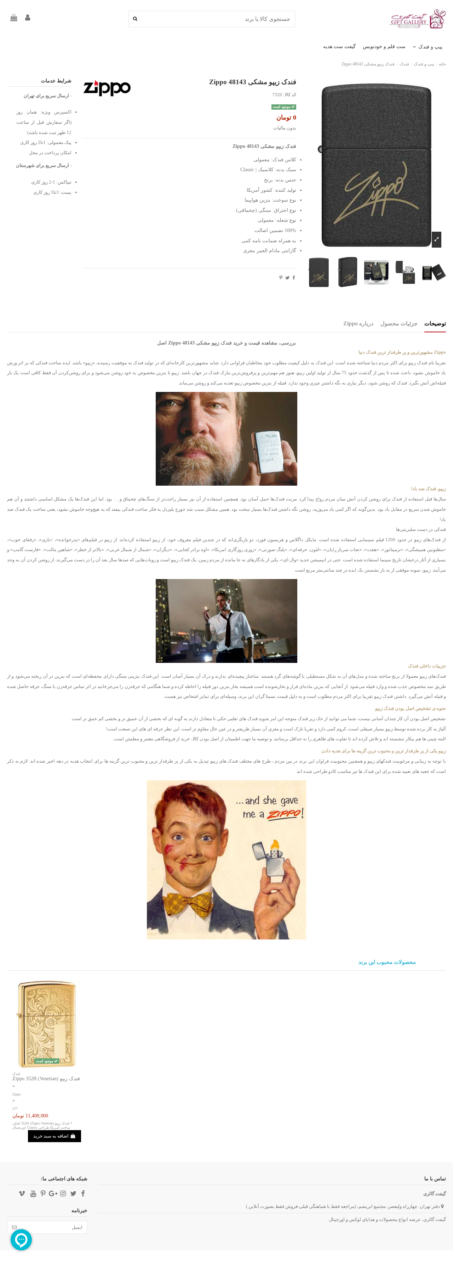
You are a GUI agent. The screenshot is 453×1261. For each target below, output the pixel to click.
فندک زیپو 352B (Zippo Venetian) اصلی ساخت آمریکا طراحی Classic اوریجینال (41, 1125)
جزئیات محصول (399, 323)
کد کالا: (289, 94)
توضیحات (435, 323)
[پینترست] (280, 277)
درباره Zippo (358, 323)
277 (15, 1109)
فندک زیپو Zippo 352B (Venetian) (46, 1078)
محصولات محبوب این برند (387, 962)
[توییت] (287, 277)
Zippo (16, 1094)
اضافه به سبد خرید (51, 1136)
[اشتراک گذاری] (293, 277)
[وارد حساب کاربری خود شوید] (27, 19)
